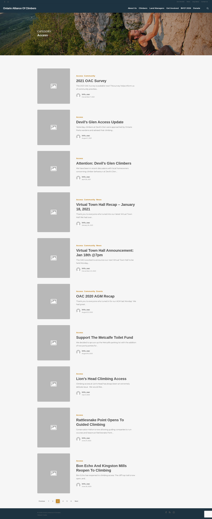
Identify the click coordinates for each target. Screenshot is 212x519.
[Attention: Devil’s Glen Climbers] (103, 168)
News (98, 200)
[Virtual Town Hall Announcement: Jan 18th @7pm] (103, 258)
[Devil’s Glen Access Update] (103, 127)
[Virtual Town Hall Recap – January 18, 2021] (103, 212)
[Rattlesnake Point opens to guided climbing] (103, 427)
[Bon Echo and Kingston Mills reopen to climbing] (103, 473)
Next (76, 501)
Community (89, 76)
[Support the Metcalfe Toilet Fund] (103, 342)
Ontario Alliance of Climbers (19, 8)
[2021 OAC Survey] (103, 86)
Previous (42, 501)
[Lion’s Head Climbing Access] (103, 384)
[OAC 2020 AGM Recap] (103, 301)
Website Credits (42, 515)
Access (79, 76)
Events (99, 291)
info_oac (86, 94)
